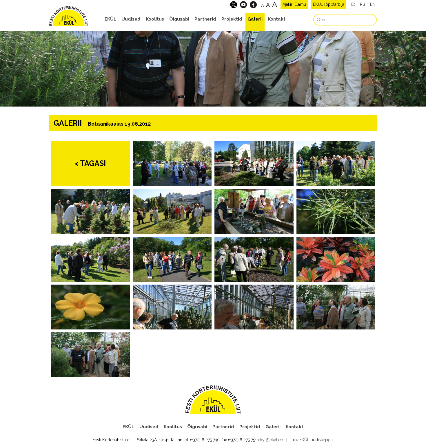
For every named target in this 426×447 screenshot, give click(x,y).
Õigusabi (179, 19)
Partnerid (205, 19)
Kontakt (276, 19)
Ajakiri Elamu (294, 4)
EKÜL (110, 19)
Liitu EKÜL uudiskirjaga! (312, 439)
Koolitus (155, 19)
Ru (362, 4)
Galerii (255, 19)
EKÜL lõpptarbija (328, 4)
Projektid (231, 19)
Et (353, 4)
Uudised (131, 19)
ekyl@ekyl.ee (270, 439)
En (372, 4)
